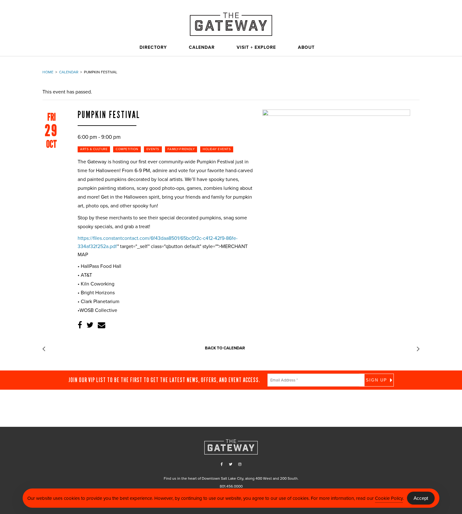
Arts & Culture (93, 149)
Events (152, 149)
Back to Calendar (225, 348)
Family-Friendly (181, 149)
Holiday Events (217, 149)
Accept (421, 498)
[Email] (101, 325)
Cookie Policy (389, 498)
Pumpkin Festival (109, 115)
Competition (127, 149)
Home (47, 72)
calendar (68, 72)
